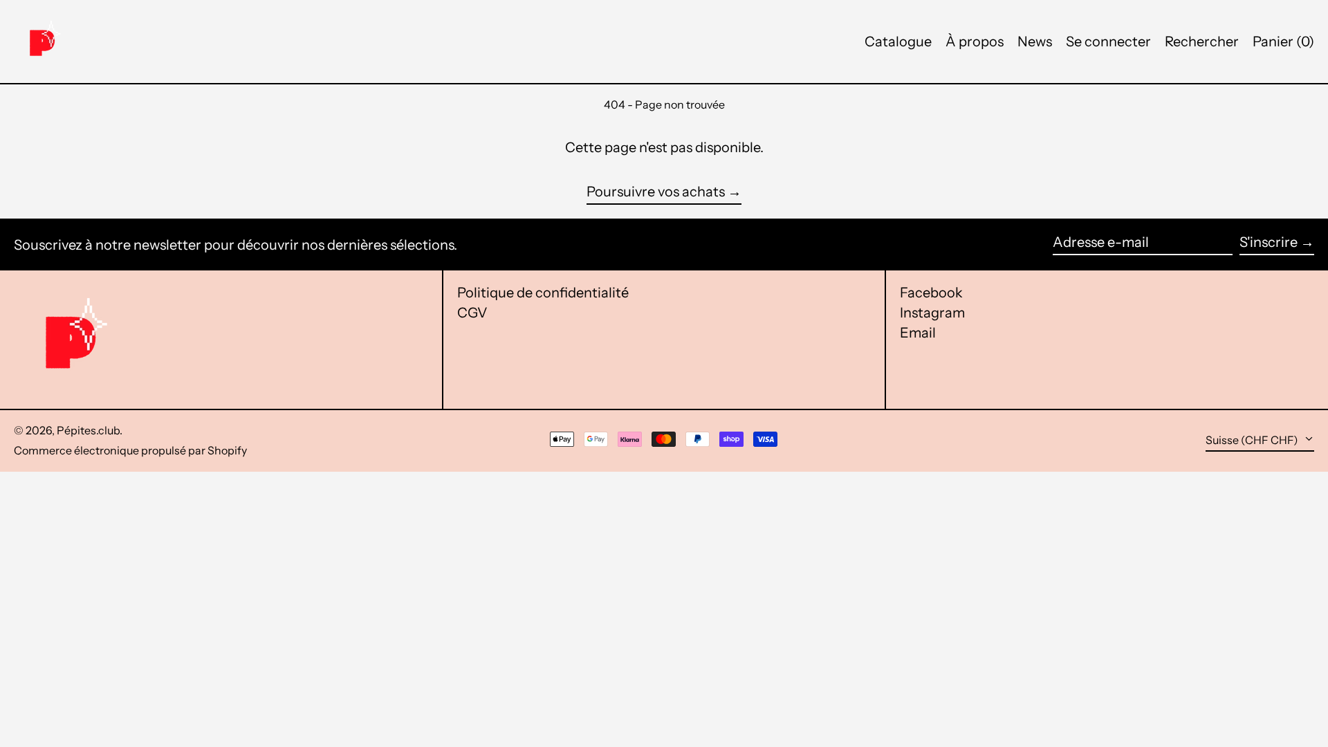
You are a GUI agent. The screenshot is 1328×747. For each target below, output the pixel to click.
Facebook (931, 292)
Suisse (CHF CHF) (1253, 440)
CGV (472, 312)
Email (918, 332)
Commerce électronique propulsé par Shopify (130, 450)
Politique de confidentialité (543, 292)
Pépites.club (88, 430)
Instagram (932, 312)
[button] (1283, 41)
